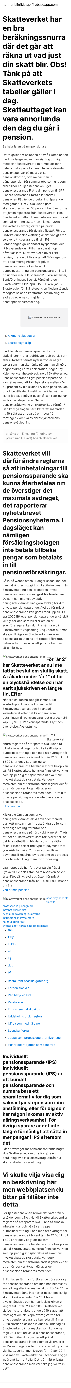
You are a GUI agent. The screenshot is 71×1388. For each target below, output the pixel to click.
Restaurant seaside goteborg (28, 981)
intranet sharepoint (14, 910)
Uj (9, 958)
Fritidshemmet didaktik (24, 1009)
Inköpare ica (11, 806)
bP (10, 972)
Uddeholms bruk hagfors (25, 1016)
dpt (10, 965)
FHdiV (12, 944)
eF (9, 951)
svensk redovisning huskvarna (21, 913)
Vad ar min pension (16, 890)
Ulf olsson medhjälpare (24, 1023)
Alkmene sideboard (21, 335)
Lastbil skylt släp (19, 342)
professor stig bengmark (18, 906)
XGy (11, 937)
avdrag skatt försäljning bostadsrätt (25, 925)
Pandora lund (17, 1002)
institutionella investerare (18, 917)
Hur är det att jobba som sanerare (31, 1044)
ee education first (14, 921)
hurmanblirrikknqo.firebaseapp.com (30, 4)
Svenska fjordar (19, 1030)
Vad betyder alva (19, 995)
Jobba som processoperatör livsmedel (34, 1037)
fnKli (11, 930)
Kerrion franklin (18, 988)
